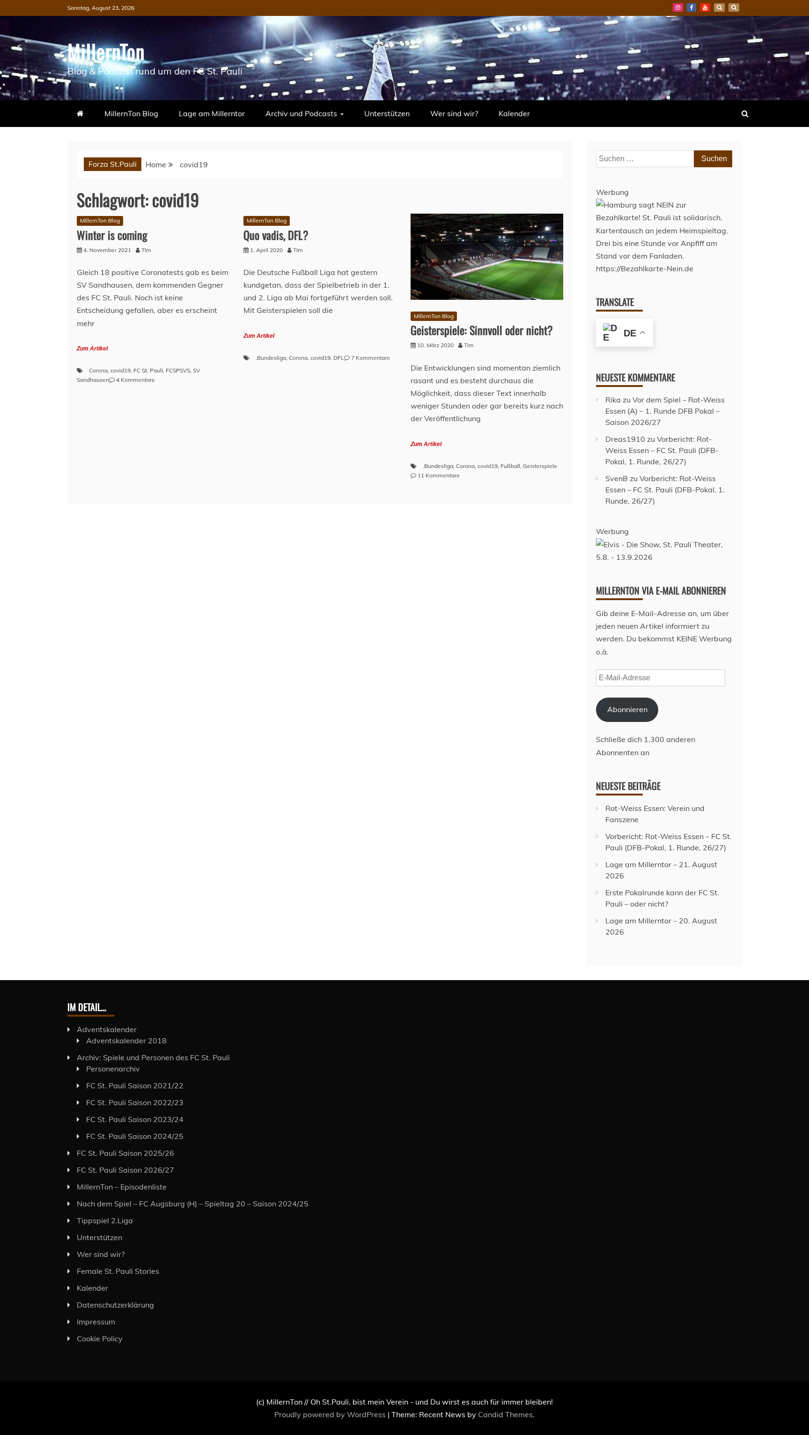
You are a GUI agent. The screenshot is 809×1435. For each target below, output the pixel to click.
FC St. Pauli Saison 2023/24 (135, 1119)
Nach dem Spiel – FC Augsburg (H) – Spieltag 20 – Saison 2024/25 (193, 1203)
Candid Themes (505, 1414)
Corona (98, 370)
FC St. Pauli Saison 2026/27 (125, 1170)
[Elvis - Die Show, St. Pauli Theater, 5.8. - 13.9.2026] (664, 557)
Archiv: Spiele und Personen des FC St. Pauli (153, 1057)
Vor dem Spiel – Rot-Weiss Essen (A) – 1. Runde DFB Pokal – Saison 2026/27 (665, 411)
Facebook (691, 7)
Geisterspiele (540, 465)
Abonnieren (627, 709)
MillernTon (106, 51)
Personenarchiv (113, 1068)
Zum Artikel (92, 348)
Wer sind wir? (454, 113)
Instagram (678, 7)
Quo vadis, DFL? (276, 234)
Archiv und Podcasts (301, 113)
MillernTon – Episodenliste (122, 1186)
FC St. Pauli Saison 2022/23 (135, 1102)
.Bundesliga (271, 357)
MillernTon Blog (131, 113)
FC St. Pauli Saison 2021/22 (135, 1085)
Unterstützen (387, 113)
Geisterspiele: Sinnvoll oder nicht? (482, 329)
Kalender (514, 113)
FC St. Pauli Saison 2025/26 (125, 1153)
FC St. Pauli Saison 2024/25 (135, 1136)
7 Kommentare (370, 357)
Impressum (96, 1321)
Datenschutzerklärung (115, 1304)
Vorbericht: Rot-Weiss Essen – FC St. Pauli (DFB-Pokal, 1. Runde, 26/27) (662, 450)
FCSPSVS (178, 370)
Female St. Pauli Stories (118, 1271)
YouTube (705, 7)
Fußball (510, 465)
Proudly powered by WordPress (331, 1414)
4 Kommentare (135, 379)
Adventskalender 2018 (126, 1040)
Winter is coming (112, 234)
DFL (338, 357)
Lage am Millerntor (212, 113)
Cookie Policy (100, 1338)
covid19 (120, 370)
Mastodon (733, 7)
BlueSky (719, 7)
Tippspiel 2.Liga (105, 1220)
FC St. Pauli (148, 370)
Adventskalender (107, 1029)
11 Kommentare (439, 475)
